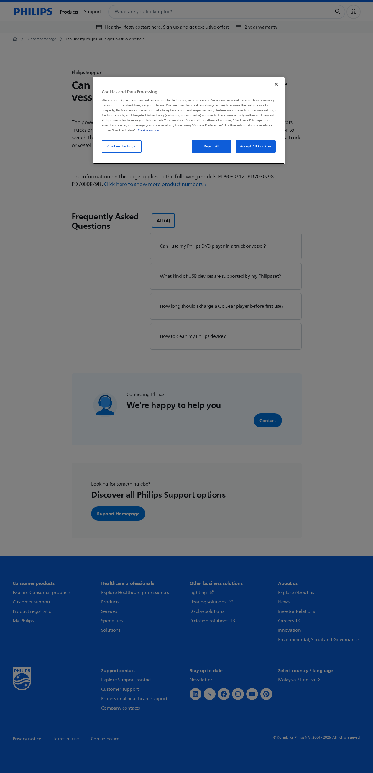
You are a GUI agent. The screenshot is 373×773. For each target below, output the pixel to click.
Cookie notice (148, 130)
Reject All (212, 146)
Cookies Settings (121, 146)
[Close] (276, 84)
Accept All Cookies (255, 146)
